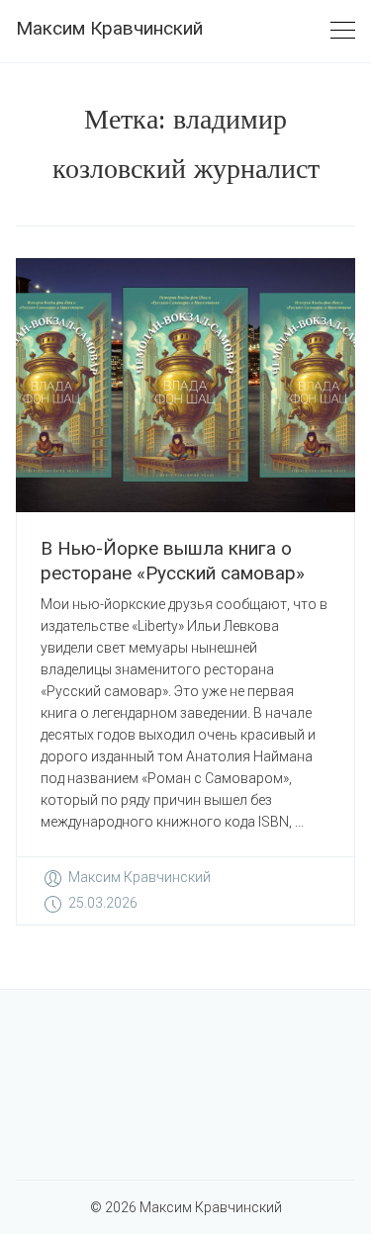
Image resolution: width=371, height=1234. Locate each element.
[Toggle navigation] (342, 31)
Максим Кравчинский (109, 28)
